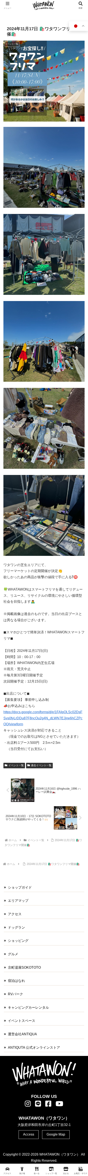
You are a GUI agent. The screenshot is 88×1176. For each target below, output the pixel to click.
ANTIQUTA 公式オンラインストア (34, 1047)
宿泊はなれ (16, 980)
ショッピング (18, 940)
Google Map (56, 1134)
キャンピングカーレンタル (28, 1007)
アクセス (15, 914)
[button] (79, 765)
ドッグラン (16, 927)
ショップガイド (20, 887)
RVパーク (15, 994)
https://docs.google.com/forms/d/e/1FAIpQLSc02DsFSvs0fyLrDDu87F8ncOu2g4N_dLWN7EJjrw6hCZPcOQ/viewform (42, 718)
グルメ (13, 954)
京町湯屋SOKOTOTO (24, 967)
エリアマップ (18, 900)
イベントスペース (21, 1021)
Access (28, 1134)
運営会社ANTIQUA (22, 1034)
